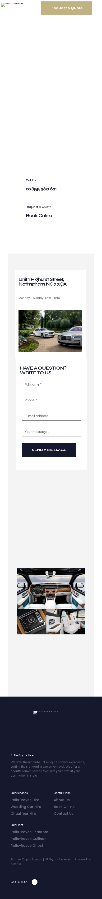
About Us (62, 800)
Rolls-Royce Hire (25, 800)
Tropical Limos (32, 859)
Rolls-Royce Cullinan (28, 838)
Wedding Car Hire (26, 806)
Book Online (39, 215)
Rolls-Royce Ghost (27, 845)
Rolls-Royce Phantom (29, 832)
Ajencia (16, 864)
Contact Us (64, 813)
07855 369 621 (41, 189)
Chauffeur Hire (23, 813)
